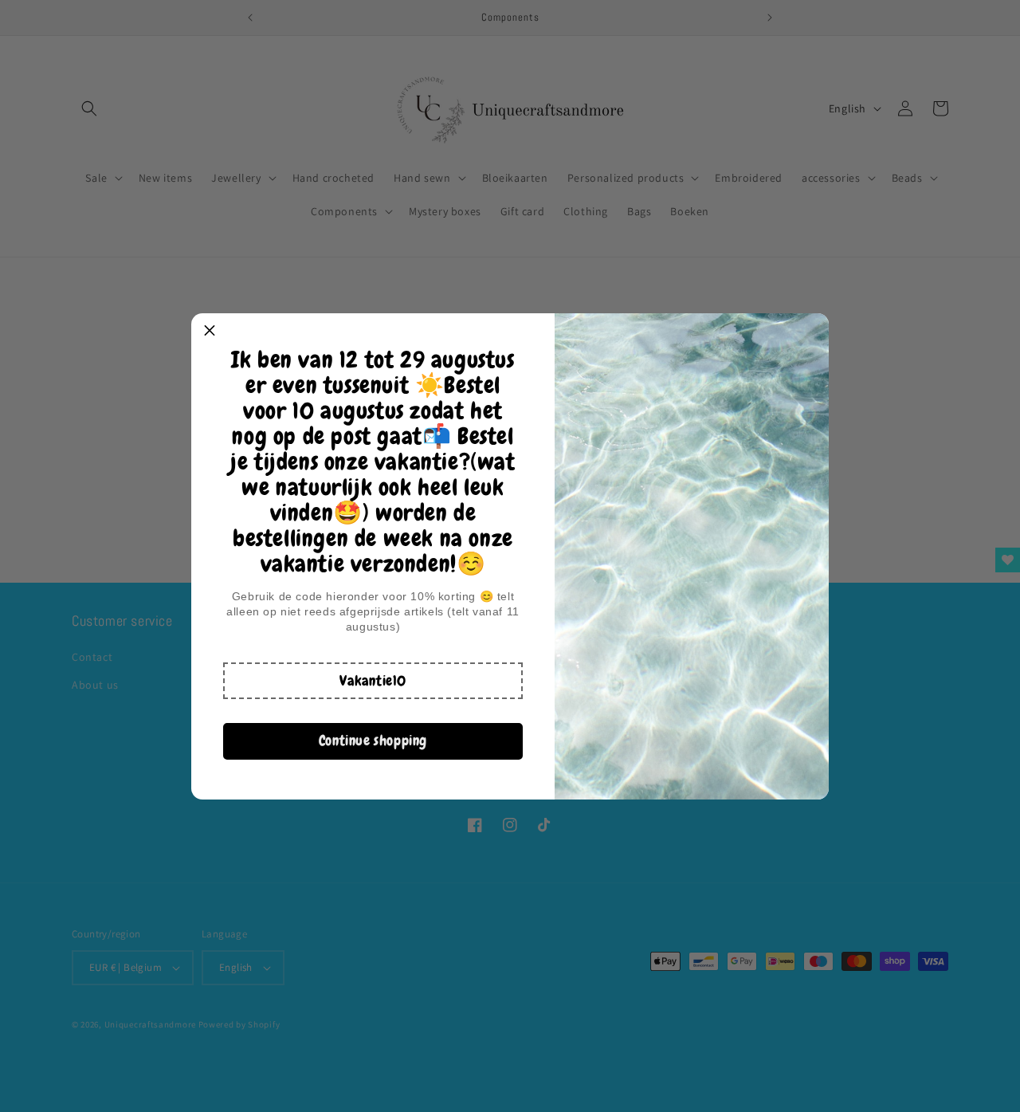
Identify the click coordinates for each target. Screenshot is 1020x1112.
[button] (373, 680)
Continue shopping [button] (373, 740)
